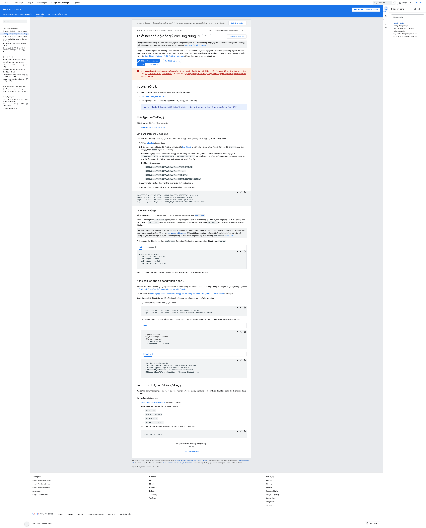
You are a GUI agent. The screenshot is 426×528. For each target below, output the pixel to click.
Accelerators (37, 491)
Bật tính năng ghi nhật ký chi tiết (153, 402)
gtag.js (30, 3)
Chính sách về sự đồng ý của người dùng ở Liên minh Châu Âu (162, 289)
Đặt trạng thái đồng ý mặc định (153, 127)
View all (269, 505)
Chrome (269, 484)
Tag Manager (42, 3)
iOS (142, 64)
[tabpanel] (192, 259)
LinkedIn (152, 491)
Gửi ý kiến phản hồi (237, 37)
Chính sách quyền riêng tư (57, 14)
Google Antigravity (272, 494)
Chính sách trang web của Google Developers (177, 463)
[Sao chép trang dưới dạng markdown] (206, 36)
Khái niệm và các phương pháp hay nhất (17, 14)
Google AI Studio (272, 491)
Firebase (269, 487)
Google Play (270, 502)
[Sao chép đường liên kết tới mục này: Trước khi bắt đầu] (159, 87)
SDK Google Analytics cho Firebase (155, 97)
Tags (5, 2)
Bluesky (152, 484)
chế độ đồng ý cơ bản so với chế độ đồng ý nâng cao (163, 56)
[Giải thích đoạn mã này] (238, 192)
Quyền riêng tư (47, 523)
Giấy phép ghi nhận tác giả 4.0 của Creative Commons (191, 460)
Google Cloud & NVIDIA (40, 494)
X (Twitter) (153, 494)
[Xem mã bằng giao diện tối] (241, 192)
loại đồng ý (186, 147)
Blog (150, 480)
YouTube (152, 498)
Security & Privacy (12, 9)
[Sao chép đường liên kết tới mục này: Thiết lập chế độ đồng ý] (166, 117)
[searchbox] (15, 21)
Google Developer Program (42, 480)
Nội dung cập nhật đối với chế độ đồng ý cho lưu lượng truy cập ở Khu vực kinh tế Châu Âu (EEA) (187, 294)
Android (153, 64)
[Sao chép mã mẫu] (245, 192)
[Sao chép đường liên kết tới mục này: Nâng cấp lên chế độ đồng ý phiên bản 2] (186, 281)
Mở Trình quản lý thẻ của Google (366, 10)
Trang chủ (140, 30)
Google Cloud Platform (96, 514)
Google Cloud (270, 498)
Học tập (77, 3)
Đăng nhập (419, 3)
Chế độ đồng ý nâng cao (150, 61)
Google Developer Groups (41, 484)
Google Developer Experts (41, 487)
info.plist (150, 143)
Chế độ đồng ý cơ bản (172, 61)
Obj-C (233, 236)
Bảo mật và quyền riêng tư (60, 3)
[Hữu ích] (241, 30)
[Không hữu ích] (245, 30)
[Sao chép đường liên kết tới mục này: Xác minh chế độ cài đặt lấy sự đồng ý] (183, 385)
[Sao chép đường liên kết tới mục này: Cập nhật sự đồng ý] (158, 211)
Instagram (153, 487)
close (422, 9)
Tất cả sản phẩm (125, 514)
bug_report (415, 9)
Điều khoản (36, 523)
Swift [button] (140, 247)
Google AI (111, 514)
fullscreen (419, 9)
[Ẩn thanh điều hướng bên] (27, 524)
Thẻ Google (19, 3)
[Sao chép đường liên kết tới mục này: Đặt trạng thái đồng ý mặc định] (170, 134)
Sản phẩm (149, 30)
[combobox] (384, 3)
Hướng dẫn (40, 14)
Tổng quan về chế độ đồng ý (195, 45)
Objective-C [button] (151, 247)
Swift (227, 236)
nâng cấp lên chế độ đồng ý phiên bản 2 (158, 74)
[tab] (140, 247)
